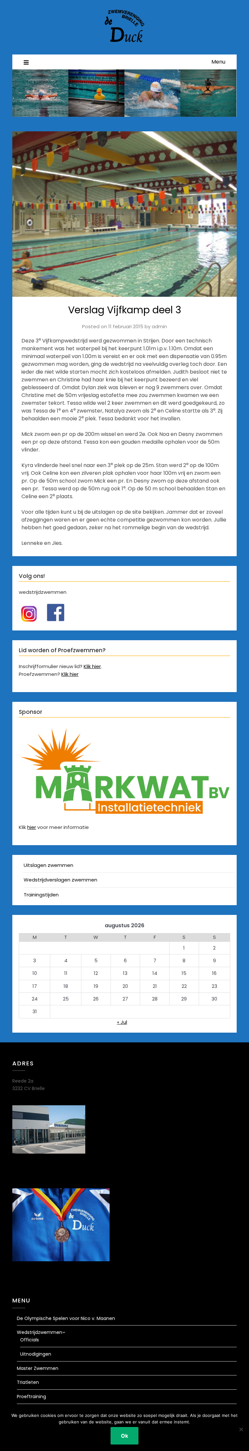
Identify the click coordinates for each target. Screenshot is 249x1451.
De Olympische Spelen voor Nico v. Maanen (66, 1318)
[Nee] (241, 1429)
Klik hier (92, 666)
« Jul (122, 1022)
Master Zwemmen (37, 1368)
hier (31, 827)
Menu (218, 62)
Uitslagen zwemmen (48, 865)
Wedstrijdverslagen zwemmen (60, 879)
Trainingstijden (41, 894)
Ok (124, 1436)
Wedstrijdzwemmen (39, 1332)
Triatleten (28, 1382)
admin (159, 326)
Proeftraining (31, 1396)
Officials (29, 1340)
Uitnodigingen (35, 1354)
